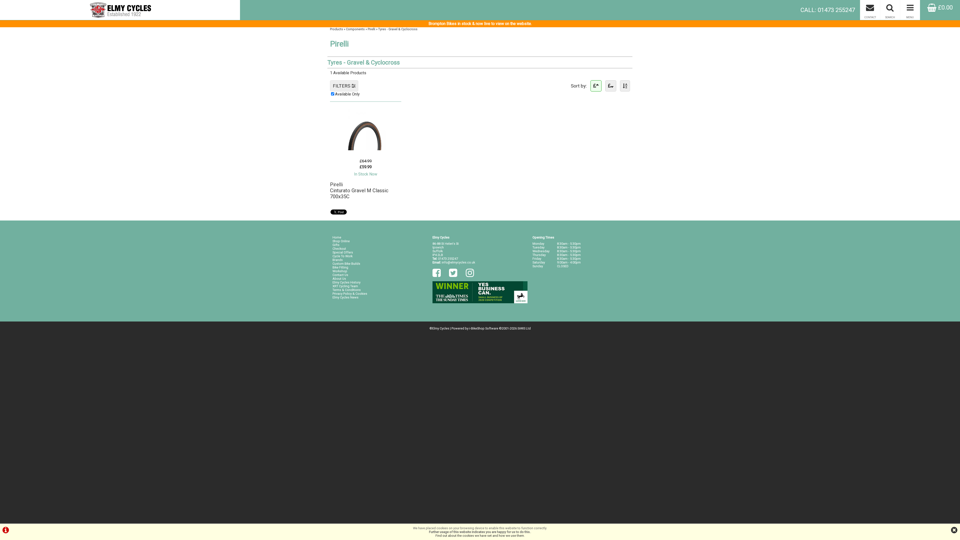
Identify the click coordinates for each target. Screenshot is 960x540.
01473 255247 (448, 258)
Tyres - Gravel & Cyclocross (398, 29)
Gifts (336, 245)
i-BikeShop (476, 328)
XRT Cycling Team (345, 286)
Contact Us (340, 275)
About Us (339, 278)
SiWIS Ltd (524, 328)
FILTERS (342, 86)
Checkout (339, 248)
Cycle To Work (342, 256)
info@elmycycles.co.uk (458, 262)
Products (336, 29)
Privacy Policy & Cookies (349, 294)
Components (355, 29)
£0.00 (944, 7)
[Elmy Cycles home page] (120, 10)
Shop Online (341, 241)
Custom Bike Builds (346, 264)
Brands (337, 260)
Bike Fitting (340, 267)
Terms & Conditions (346, 290)
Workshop (339, 271)
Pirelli (371, 29)
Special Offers (342, 252)
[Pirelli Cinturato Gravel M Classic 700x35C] (365, 151)
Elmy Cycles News (345, 297)
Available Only (347, 94)
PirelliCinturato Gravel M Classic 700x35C (359, 191)
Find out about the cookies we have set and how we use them (480, 536)
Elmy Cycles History (346, 282)
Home (336, 237)
